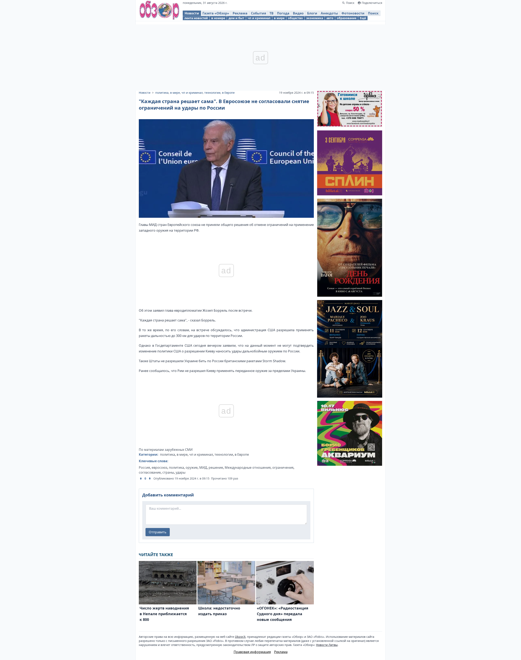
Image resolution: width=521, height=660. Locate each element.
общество (295, 18)
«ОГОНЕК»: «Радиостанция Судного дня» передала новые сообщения (282, 614)
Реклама (240, 13)
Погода (283, 13)
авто (329, 18)
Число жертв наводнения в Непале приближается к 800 (164, 614)
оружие (192, 467)
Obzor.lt (240, 637)
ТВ (271, 13)
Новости (192, 13)
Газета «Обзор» (215, 13)
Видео (298, 13)
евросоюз (159, 467)
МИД (203, 467)
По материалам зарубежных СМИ (166, 449)
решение (216, 467)
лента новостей (196, 18)
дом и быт (236, 18)
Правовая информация (252, 652)
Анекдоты (329, 13)
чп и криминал (259, 18)
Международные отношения (248, 467)
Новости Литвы (327, 645)
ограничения (282, 467)
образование (346, 18)
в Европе (228, 93)
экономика (314, 18)
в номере (218, 18)
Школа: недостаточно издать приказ (219, 611)
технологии (212, 93)
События (258, 13)
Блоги (312, 13)
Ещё (363, 18)
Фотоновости (352, 13)
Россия (144, 467)
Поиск (373, 13)
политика (162, 93)
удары (180, 472)
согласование (150, 472)
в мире (279, 18)
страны (168, 472)
